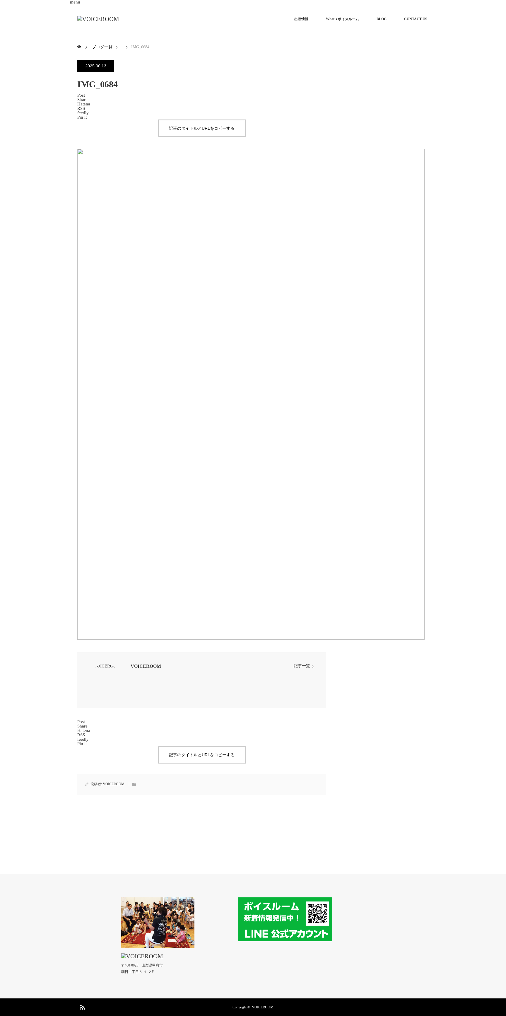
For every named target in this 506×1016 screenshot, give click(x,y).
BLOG (382, 19)
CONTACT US (415, 19)
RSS (81, 1006)
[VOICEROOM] (98, 19)
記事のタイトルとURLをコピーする (202, 128)
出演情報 (301, 19)
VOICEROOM (146, 666)
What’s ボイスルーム (342, 19)
